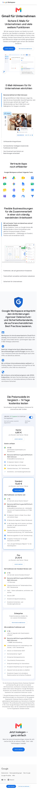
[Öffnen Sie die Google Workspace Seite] (8, 2)
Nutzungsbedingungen (16, 783)
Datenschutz (4, 783)
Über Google (26, 783)
